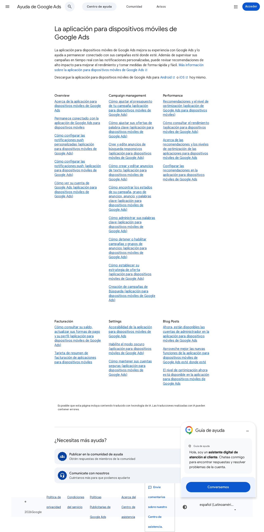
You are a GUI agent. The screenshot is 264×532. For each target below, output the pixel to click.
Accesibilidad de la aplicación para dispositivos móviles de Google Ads (130, 331)
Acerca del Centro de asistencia (128, 507)
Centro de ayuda (99, 6)
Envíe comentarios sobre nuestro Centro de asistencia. (157, 506)
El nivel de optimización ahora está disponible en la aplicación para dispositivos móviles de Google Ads (186, 377)
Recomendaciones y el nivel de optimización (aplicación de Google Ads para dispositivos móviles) (185, 108)
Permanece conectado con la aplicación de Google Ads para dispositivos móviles (77, 122)
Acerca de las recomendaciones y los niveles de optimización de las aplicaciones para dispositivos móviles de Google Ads (185, 149)
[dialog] (218, 459)
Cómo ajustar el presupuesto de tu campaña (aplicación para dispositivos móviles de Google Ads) (130, 108)
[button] (7, 7)
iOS (181, 77)
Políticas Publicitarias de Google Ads (100, 507)
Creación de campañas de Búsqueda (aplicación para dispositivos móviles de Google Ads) (132, 293)
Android (166, 77)
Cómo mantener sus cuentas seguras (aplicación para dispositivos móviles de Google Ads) (130, 368)
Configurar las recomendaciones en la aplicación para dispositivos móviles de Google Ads (183, 173)
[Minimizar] (247, 429)
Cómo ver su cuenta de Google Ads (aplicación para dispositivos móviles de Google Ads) (75, 190)
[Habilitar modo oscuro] (185, 507)
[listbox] (217, 507)
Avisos (161, 6)
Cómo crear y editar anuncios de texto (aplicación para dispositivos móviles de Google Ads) (131, 173)
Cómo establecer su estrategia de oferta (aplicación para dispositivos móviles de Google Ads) (130, 272)
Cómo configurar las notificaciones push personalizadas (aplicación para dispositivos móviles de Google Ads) (75, 144)
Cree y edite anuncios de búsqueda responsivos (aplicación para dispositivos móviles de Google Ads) (130, 151)
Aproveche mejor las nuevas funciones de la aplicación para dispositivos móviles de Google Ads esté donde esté (186, 355)
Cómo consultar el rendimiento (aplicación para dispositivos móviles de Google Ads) (186, 127)
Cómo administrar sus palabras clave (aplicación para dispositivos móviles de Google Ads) (132, 224)
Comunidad (134, 6)
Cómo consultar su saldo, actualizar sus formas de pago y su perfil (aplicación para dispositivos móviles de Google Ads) (77, 336)
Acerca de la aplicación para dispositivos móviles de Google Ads (77, 106)
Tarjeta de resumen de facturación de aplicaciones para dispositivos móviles (75, 357)
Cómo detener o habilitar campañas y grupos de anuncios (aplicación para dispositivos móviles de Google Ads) (128, 248)
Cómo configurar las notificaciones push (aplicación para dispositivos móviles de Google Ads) (77, 168)
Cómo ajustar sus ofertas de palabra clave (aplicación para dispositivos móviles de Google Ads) (131, 129)
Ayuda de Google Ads (39, 6)
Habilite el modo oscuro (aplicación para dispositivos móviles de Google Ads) (130, 348)
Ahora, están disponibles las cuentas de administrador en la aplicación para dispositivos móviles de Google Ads (186, 334)
